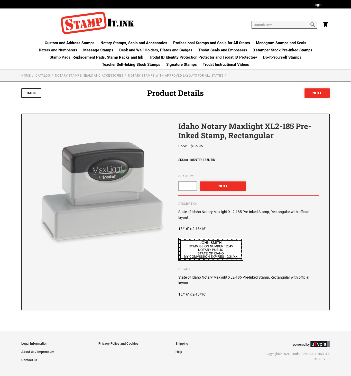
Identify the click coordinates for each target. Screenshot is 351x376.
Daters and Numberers (58, 50)
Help (179, 352)
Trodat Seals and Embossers (222, 50)
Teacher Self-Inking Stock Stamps (131, 64)
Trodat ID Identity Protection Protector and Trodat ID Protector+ (203, 57)
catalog (42, 75)
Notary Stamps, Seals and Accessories (133, 43)
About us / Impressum (37, 352)
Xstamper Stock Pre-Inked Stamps (282, 50)
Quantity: (186, 176)
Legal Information (34, 343)
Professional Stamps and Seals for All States (211, 43)
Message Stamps (98, 50)
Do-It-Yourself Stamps (282, 57)
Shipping (182, 343)
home (26, 75)
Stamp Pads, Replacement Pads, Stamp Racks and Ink (96, 57)
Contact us (29, 360)
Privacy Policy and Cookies (118, 343)
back (31, 93)
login (318, 5)
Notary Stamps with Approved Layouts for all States (175, 75)
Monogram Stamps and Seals (281, 43)
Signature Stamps (181, 64)
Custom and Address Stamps (70, 43)
